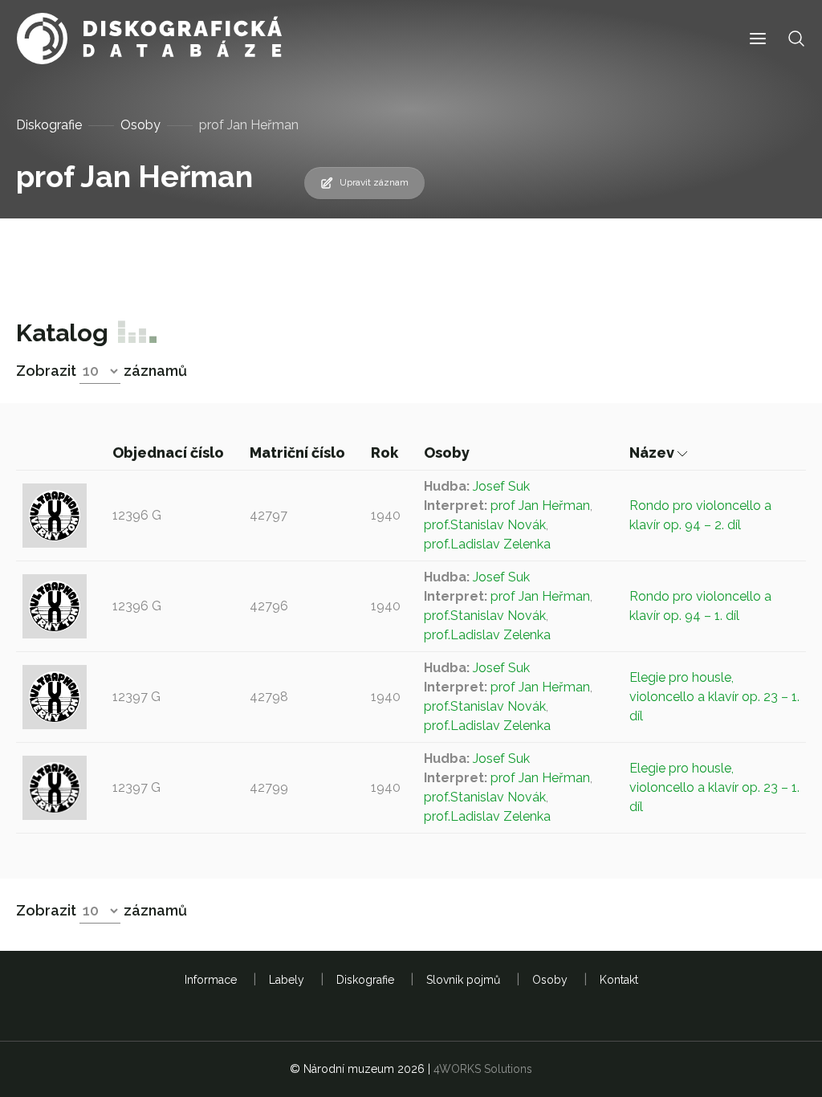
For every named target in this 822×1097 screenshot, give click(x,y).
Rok (386, 452)
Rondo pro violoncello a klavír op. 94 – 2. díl (700, 515)
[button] (757, 39)
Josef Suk (501, 486)
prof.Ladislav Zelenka (487, 544)
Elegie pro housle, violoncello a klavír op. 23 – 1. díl (714, 697)
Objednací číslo (169, 452)
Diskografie (49, 125)
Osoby (140, 125)
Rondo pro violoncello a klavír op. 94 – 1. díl (700, 606)
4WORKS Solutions (482, 1068)
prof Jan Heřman (540, 505)
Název (653, 452)
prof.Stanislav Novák (485, 524)
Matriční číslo (299, 452)
